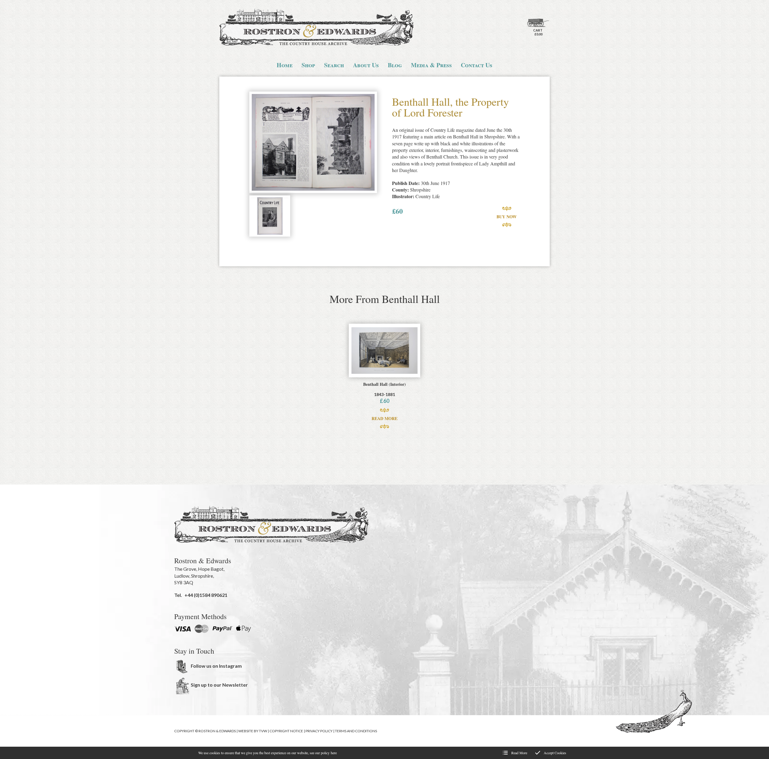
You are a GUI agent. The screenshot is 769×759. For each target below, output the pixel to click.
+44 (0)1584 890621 (205, 595)
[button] (313, 143)
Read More (384, 418)
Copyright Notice (286, 731)
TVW (263, 731)
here (334, 752)
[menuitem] (284, 65)
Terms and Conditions (356, 731)
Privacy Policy (319, 731)
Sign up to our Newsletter (219, 685)
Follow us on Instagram (216, 666)
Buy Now (507, 216)
